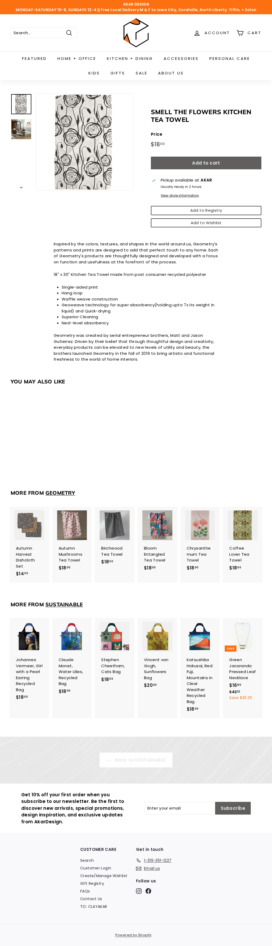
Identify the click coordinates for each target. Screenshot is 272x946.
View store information (180, 195)
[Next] (21, 186)
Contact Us (91, 898)
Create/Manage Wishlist (103, 875)
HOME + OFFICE (76, 58)
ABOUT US (171, 73)
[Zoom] (84, 142)
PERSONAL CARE (229, 58)
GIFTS (117, 73)
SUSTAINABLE (64, 604)
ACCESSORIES (181, 58)
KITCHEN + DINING (130, 58)
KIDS (94, 73)
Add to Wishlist (206, 223)
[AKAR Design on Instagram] (139, 891)
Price (156, 134)
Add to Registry (206, 210)
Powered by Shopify (133, 935)
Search (87, 860)
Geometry (60, 492)
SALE (141, 73)
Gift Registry (92, 883)
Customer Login (95, 868)
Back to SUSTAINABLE (140, 760)
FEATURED (34, 58)
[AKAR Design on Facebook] (148, 891)
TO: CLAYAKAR (93, 906)
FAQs (85, 891)
